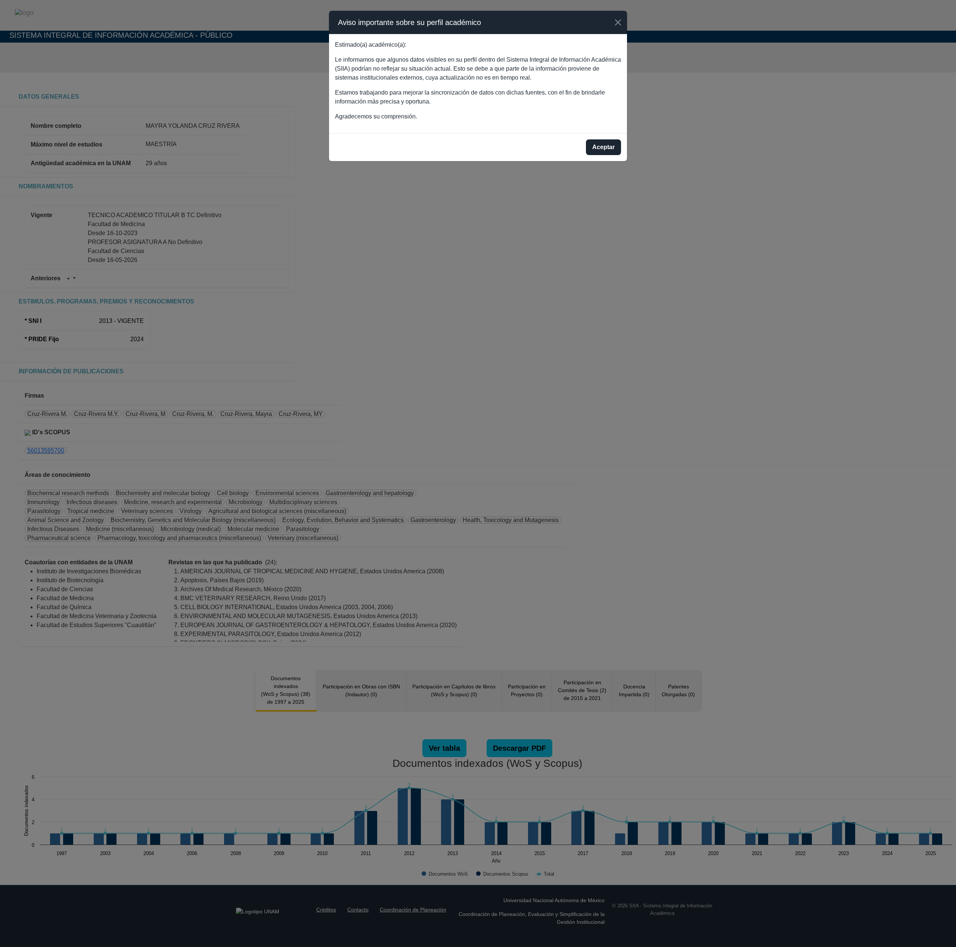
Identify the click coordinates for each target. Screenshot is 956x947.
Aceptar (603, 147)
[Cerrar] (618, 22)
